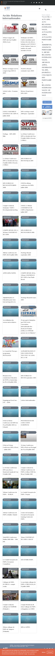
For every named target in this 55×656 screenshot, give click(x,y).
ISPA (46, 70)
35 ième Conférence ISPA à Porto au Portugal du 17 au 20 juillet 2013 (28, 447)
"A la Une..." (46, 17)
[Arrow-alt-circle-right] (39, 2)
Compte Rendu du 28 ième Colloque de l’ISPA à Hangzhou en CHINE (28, 607)
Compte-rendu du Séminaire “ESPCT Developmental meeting (10, 208)
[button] (39, 8)
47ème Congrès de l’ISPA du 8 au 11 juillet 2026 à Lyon (9, 40)
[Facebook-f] (31, 2)
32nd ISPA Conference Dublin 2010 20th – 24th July (10, 539)
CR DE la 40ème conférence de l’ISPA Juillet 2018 (27, 185)
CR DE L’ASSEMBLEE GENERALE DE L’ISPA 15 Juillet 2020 (10, 114)
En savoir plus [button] (31, 653)
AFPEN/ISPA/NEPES (9, 273)
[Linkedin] (42, 2)
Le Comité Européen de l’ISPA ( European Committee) (10, 562)
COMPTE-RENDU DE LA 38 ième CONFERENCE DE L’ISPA (10, 232)
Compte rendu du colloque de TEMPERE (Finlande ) (10, 607)
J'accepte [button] (50, 652)
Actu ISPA (46, 19)
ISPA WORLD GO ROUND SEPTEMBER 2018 (9, 185)
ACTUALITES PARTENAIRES (47, 39)
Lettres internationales (28, 400)
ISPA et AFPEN (25, 627)
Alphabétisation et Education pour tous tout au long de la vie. (9, 300)
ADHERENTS (46, 45)
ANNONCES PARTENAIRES (46, 49)
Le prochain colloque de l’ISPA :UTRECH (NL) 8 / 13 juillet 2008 (28, 584)
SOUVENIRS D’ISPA (27, 560)
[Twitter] (34, 2)
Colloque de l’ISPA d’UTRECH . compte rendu (9, 584)
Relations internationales (46, 87)
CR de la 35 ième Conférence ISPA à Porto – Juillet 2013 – (10, 447)
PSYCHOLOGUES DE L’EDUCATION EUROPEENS (27, 423)
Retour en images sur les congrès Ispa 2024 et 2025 (10, 71)
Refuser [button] (43, 652)
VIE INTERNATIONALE (46, 92)
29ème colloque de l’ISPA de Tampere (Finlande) (8, 629)
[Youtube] (36, 2)
